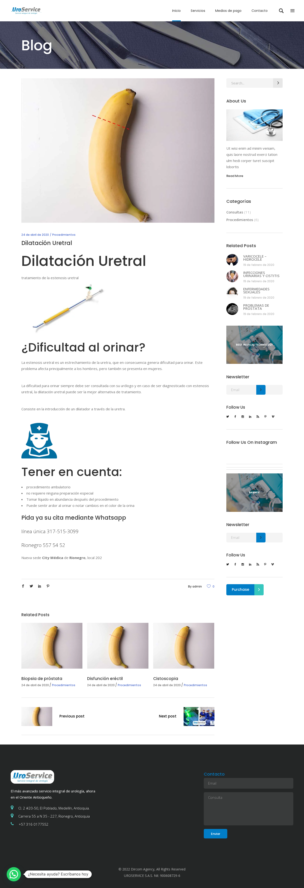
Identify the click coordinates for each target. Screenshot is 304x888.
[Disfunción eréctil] (117, 646)
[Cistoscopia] (183, 646)
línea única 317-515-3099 (50, 531)
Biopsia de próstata (41, 678)
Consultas (234, 212)
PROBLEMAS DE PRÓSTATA (256, 307)
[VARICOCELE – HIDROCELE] (232, 260)
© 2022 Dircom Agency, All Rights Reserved (152, 869)
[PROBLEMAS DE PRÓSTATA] (232, 309)
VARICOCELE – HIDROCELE (254, 258)
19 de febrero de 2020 (258, 265)
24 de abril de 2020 (35, 235)
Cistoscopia (165, 678)
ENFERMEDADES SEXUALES (256, 291)
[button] (14, 874)
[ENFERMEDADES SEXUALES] (232, 293)
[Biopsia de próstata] (51, 646)
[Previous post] (36, 717)
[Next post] (199, 717)
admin (197, 586)
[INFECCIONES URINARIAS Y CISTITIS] (232, 276)
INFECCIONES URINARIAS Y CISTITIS (261, 274)
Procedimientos (64, 235)
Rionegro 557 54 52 (43, 545)
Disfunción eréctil (105, 678)
